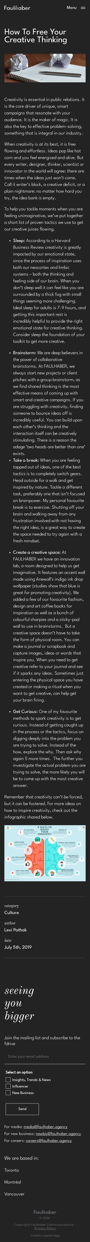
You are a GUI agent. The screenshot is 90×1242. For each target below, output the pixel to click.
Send (22, 1109)
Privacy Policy (45, 1228)
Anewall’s (45, 579)
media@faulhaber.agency (46, 1127)
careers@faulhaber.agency (49, 1141)
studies (40, 586)
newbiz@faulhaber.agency (58, 1134)
